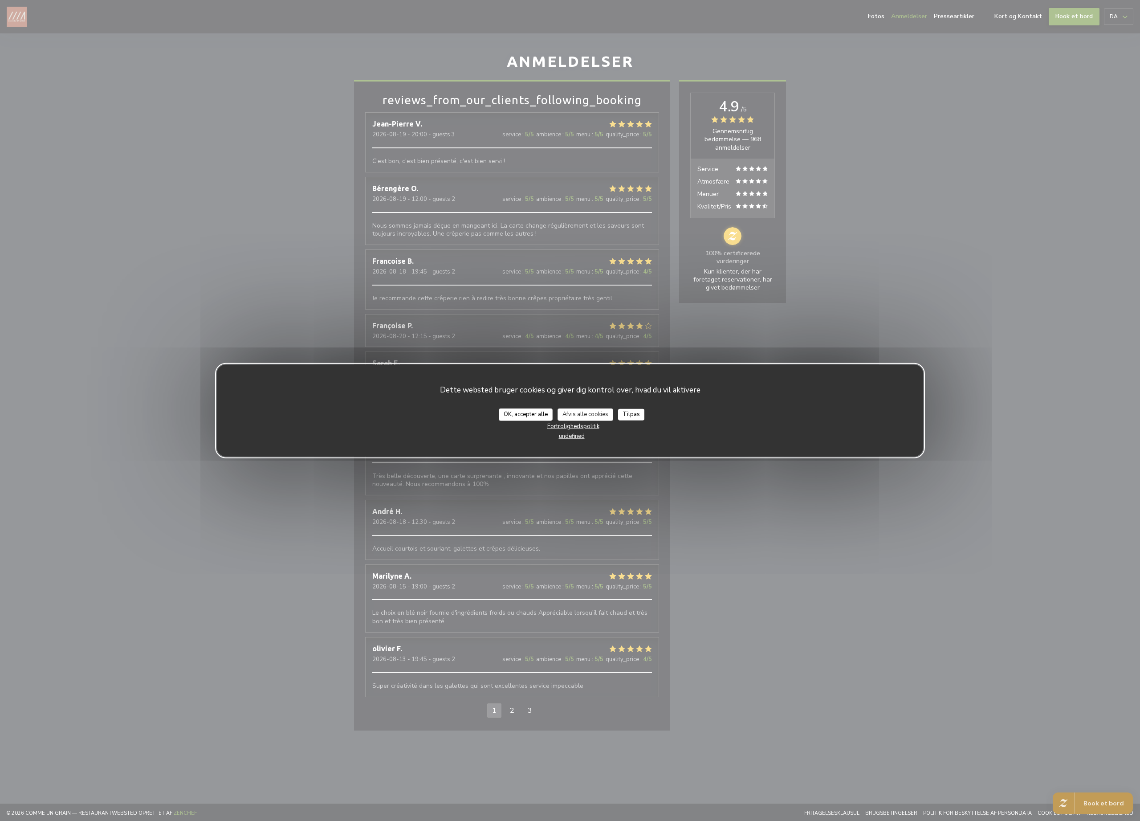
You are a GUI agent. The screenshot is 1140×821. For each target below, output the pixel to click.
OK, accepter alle (526, 414)
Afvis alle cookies (585, 414)
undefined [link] (572, 436)
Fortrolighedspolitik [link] (573, 426)
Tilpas (631, 414)
